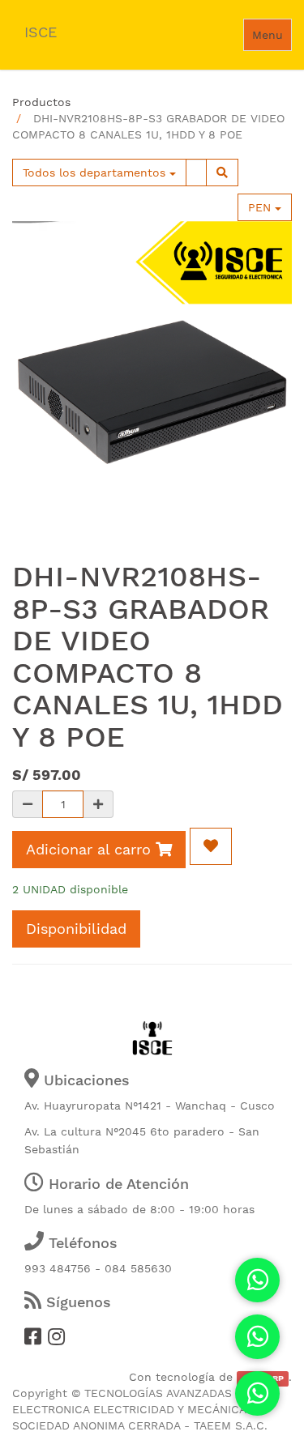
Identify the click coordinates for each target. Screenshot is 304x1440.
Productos (41, 102)
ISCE (40, 31)
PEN (261, 207)
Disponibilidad (76, 928)
